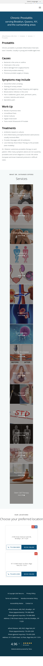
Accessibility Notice (16, 603)
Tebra (30, 649)
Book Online (29, 547)
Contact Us (29, 603)
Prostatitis (5, 38)
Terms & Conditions (11, 598)
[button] (40, 7)
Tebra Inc (21, 593)
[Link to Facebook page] (36, 526)
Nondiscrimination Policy (29, 598)
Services (30, 36)
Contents (22, 36)
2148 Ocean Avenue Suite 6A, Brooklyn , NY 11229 (21, 537)
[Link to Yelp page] (33, 526)
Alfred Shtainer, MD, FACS (9, 36)
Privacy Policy (30, 593)
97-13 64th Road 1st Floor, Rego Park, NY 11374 (21, 564)
